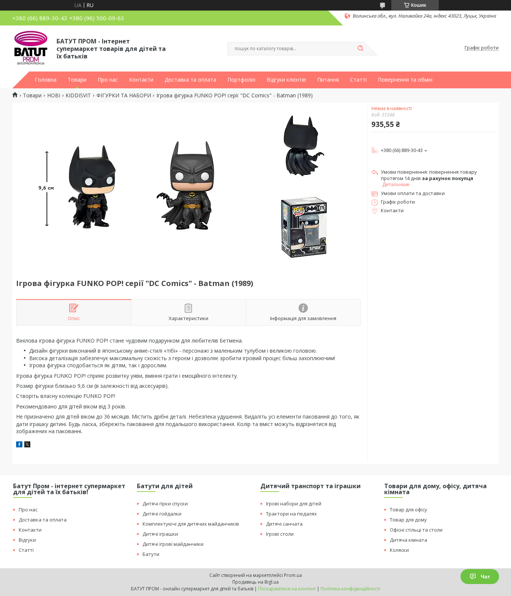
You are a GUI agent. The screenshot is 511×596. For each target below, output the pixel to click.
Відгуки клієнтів (286, 79)
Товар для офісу (408, 509)
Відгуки (27, 539)
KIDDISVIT (78, 95)
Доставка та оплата (190, 79)
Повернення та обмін (405, 79)
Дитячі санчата (284, 523)
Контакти (141, 79)
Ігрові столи (280, 533)
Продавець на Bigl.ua (255, 582)
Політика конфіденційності (350, 589)
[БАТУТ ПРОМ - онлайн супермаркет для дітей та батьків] (31, 48)
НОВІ (53, 95)
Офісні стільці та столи (416, 529)
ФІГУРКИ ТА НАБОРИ (124, 95)
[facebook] (19, 445)
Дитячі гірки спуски (165, 503)
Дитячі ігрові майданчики (173, 544)
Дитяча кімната (408, 539)
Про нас (108, 79)
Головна (45, 79)
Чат (485, 577)
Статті (358, 79)
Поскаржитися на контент (287, 589)
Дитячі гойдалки (162, 513)
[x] (27, 445)
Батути (151, 554)
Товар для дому (408, 519)
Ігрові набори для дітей (293, 503)
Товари (77, 79)
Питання (328, 79)
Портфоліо (241, 79)
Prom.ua (293, 575)
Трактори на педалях (291, 513)
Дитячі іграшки (160, 533)
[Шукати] (360, 48)
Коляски (399, 550)
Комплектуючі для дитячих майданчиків (191, 523)
